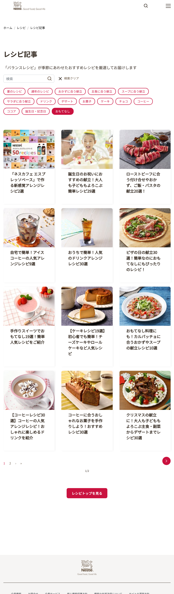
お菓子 (87, 101)
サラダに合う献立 (19, 101)
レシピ (21, 28)
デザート (67, 101)
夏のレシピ (14, 91)
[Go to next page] (166, 461)
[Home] (30, 6)
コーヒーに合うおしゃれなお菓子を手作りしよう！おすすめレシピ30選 (85, 423)
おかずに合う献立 (70, 91)
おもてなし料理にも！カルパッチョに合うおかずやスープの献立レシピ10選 (143, 339)
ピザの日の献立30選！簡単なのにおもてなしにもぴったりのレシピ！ (143, 260)
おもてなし (62, 111)
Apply (146, 7)
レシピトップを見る (87, 493)
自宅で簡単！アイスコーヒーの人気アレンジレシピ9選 (27, 257)
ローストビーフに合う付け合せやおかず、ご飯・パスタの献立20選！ (143, 182)
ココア (11, 111)
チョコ (123, 101)
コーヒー (143, 101)
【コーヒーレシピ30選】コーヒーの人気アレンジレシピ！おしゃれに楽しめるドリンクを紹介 (27, 426)
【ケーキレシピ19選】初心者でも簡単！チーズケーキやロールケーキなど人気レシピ (86, 342)
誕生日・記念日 (35, 111)
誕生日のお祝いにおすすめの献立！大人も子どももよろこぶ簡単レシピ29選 (85, 182)
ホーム (7, 28)
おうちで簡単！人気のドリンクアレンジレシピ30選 (85, 257)
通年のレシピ (40, 91)
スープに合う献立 (133, 91)
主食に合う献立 (101, 91)
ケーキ (105, 101)
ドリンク (46, 101)
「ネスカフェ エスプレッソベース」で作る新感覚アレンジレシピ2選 (27, 182)
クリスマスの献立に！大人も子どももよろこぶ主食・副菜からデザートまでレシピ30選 (143, 426)
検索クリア (71, 78)
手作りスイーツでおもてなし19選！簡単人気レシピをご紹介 (27, 336)
